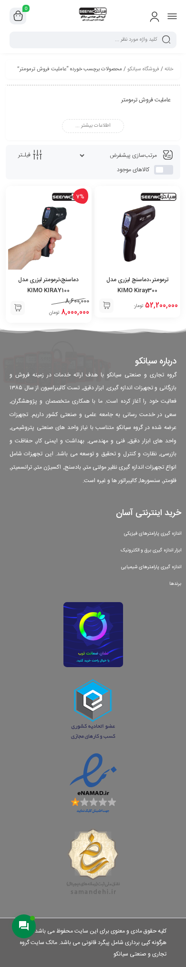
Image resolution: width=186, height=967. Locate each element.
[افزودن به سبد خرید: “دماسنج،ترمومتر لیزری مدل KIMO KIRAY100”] (17, 308)
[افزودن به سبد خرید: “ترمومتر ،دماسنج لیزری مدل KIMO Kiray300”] (106, 305)
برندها (175, 584)
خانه (169, 69)
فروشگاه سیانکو (143, 69)
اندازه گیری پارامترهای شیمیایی (151, 567)
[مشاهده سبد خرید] (18, 16)
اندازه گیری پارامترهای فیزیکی (152, 534)
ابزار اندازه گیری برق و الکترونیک (151, 550)
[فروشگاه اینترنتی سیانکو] (93, 16)
